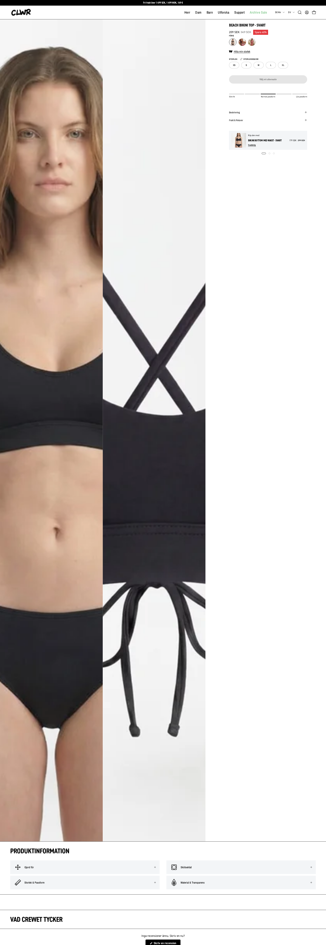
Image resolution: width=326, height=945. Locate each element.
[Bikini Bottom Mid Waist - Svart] (238, 140)
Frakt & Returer (236, 120)
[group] (163, 3)
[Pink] (252, 42)
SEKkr (278, 12)
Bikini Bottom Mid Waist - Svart (265, 140)
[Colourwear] (21, 12)
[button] (299, 12)
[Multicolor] (242, 42)
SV (289, 12)
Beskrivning (234, 112)
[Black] (233, 42)
